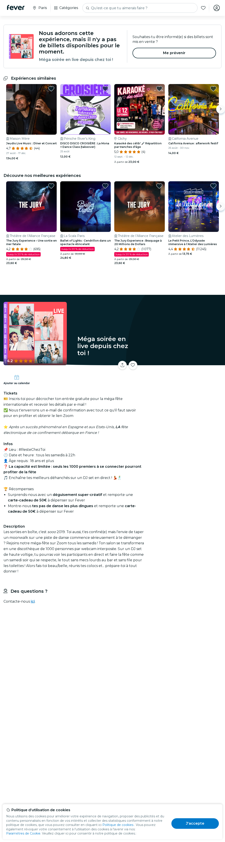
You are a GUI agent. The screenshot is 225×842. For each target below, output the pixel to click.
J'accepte (195, 823)
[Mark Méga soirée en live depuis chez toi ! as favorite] (133, 365)
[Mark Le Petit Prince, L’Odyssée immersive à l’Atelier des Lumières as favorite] (213, 186)
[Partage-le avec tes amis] (122, 365)
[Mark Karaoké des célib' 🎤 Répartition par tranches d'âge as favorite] (159, 89)
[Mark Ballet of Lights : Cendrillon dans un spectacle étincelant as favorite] (105, 186)
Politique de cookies (117, 825)
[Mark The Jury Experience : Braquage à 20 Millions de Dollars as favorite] (159, 186)
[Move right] (220, 109)
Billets (185, 366)
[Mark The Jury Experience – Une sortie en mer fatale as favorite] (51, 186)
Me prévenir (174, 53)
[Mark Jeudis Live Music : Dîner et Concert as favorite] (51, 89)
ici (33, 601)
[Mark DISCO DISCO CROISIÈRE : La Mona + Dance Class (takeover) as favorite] (105, 89)
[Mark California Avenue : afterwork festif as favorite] (213, 89)
